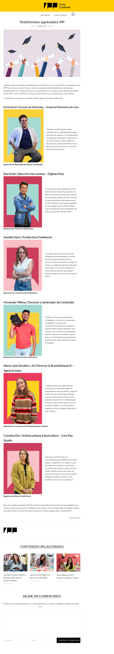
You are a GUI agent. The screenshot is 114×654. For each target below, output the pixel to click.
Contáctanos (60, 15)
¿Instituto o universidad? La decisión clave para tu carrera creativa (15, 577)
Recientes (45, 15)
